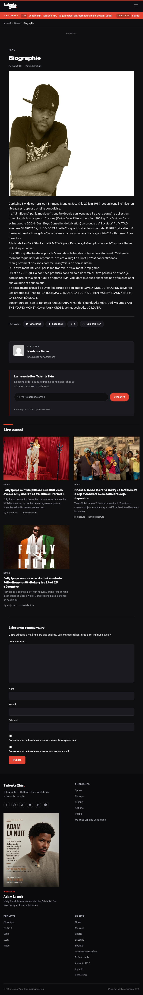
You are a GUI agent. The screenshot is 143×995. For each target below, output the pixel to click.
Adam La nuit (13, 897)
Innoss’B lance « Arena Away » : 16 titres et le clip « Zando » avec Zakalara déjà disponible (105, 494)
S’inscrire (119, 396)
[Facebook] (6, 805)
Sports (78, 790)
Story (6, 939)
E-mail (12, 704)
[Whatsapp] (46, 805)
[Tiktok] (38, 805)
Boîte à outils (82, 957)
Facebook (57, 324)
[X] (22, 805)
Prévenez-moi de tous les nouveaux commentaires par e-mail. (43, 740)
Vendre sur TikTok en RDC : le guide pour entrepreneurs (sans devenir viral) (66, 15)
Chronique (9, 922)
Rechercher (81, 975)
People (78, 813)
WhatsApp (35, 324)
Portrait (7, 928)
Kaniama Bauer (38, 351)
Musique (79, 796)
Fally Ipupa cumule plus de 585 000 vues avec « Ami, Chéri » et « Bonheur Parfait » (34, 492)
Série (6, 933)
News (17, 23)
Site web (13, 720)
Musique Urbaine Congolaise (90, 819)
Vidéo (6, 945)
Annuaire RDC (82, 963)
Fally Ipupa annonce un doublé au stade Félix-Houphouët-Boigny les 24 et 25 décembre (32, 582)
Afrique (79, 802)
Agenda (79, 969)
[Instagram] (14, 805)
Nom (11, 688)
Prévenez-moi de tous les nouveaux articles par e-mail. (39, 751)
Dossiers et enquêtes (86, 951)
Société (79, 945)
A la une (79, 808)
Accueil (7, 23)
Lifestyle (79, 939)
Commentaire (17, 641)
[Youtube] (30, 805)
